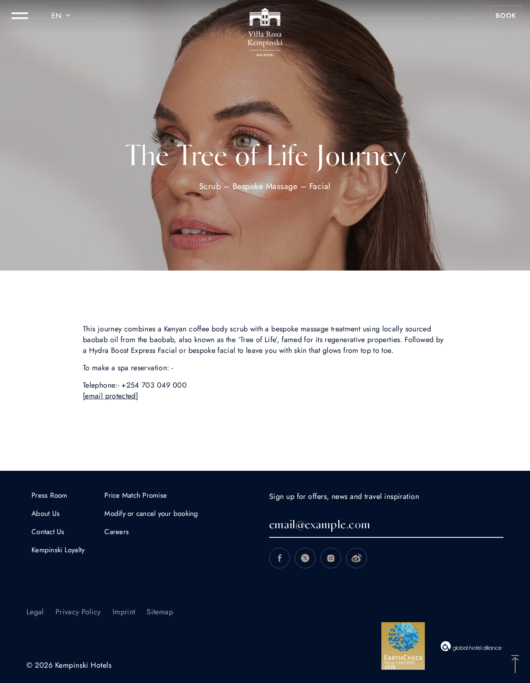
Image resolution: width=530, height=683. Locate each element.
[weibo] (356, 558)
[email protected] (110, 396)
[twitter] (305, 558)
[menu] (20, 16)
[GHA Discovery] (472, 646)
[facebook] (279, 558)
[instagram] (330, 558)
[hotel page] (265, 15)
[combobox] (62, 15)
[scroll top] (515, 663)
